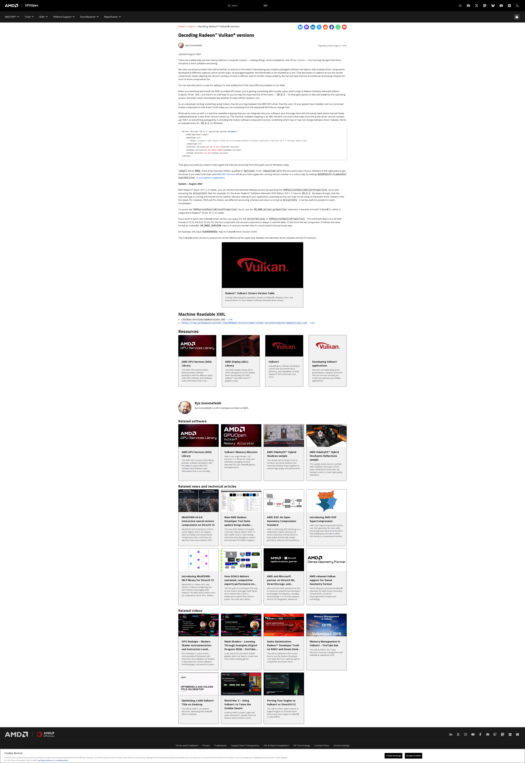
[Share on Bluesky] (300, 27)
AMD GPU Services (225, 174)
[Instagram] (465, 734)
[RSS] (509, 5)
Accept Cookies (413, 755)
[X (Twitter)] (458, 734)
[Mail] (517, 734)
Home (181, 26)
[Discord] (487, 734)
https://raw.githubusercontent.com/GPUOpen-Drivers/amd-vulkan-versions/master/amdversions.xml (244, 323)
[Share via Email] (344, 27)
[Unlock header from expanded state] (517, 17)
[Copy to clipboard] (343, 131)
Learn (191, 26)
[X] (468, 5)
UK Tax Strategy (301, 745)
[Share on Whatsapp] (338, 27)
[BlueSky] (493, 5)
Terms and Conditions (186, 745)
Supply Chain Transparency (245, 745)
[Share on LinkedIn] (312, 27)
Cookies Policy (321, 745)
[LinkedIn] (450, 734)
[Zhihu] (460, 5)
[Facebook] (480, 734)
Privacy (206, 745)
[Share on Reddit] (325, 27)
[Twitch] (495, 734)
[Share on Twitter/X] (319, 27)
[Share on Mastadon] (306, 27)
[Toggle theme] (517, 5)
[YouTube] (501, 5)
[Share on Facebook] (331, 27)
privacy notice (45, 760)
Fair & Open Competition (276, 745)
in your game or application (210, 177)
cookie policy (62, 760)
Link (230, 319)
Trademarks (220, 745)
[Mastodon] (485, 5)
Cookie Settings (341, 745)
